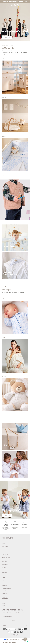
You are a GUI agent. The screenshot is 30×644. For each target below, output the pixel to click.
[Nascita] (15, 318)
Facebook (4, 601)
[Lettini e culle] (15, 78)
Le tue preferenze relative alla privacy (16, 639)
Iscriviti (13, 620)
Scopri (3, 58)
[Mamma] (15, 357)
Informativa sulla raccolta (9, 642)
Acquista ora (6, 37)
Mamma (4, 376)
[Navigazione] (2, 5)
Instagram (4, 603)
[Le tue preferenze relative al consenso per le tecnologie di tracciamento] (27, 641)
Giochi (3, 415)
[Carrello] (28, 5)
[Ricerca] (23, 5)
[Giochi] (15, 396)
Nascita (3, 337)
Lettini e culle (4, 97)
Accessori (4, 136)
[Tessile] (15, 156)
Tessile (3, 175)
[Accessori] (15, 117)
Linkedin (3, 605)
